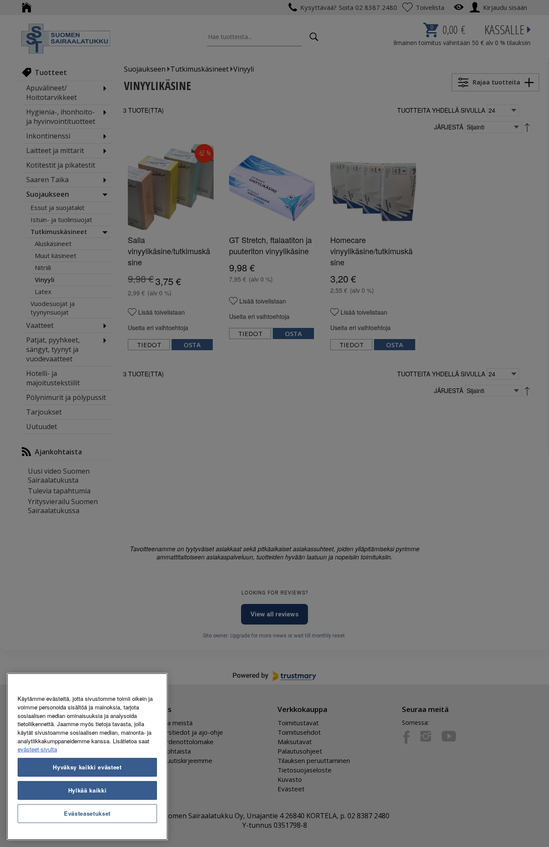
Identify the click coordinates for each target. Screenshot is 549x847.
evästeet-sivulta (37, 749)
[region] (87, 756)
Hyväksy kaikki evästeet (87, 767)
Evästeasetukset (87, 813)
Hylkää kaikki (87, 790)
